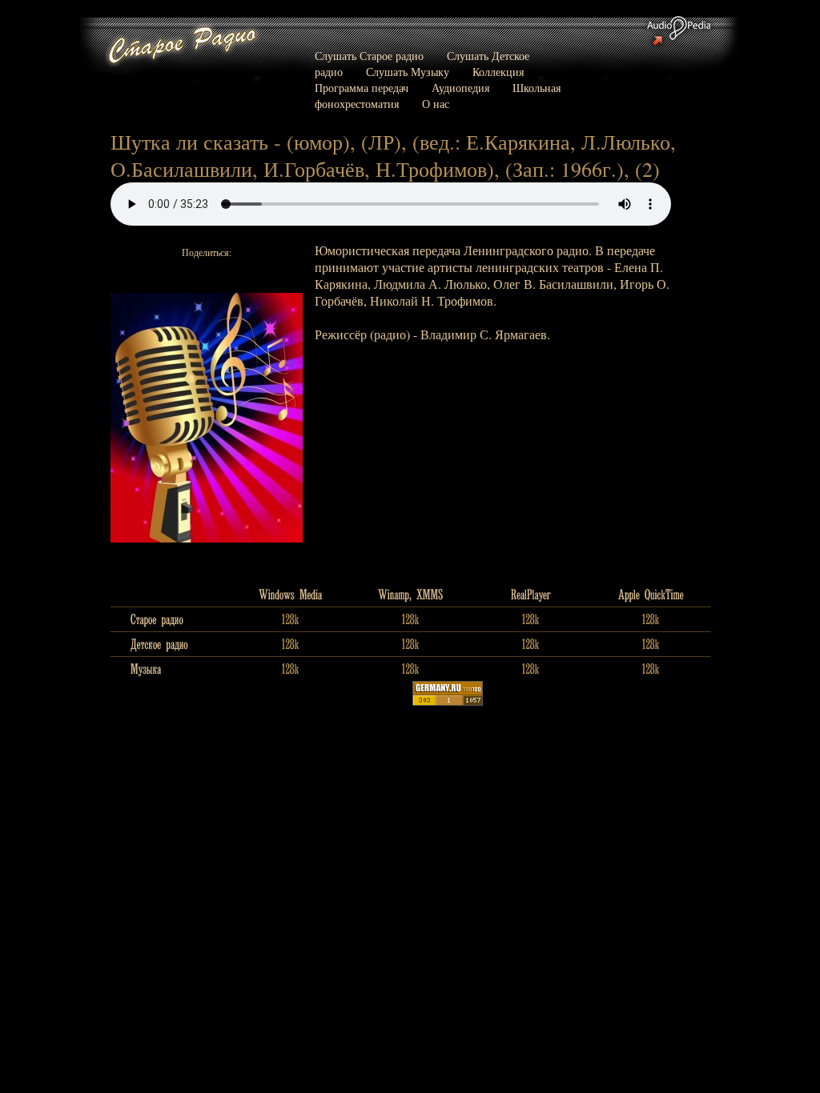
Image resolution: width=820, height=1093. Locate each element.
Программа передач (361, 87)
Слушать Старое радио (369, 55)
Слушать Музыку (407, 71)
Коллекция (498, 71)
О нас (435, 103)
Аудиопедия (460, 87)
